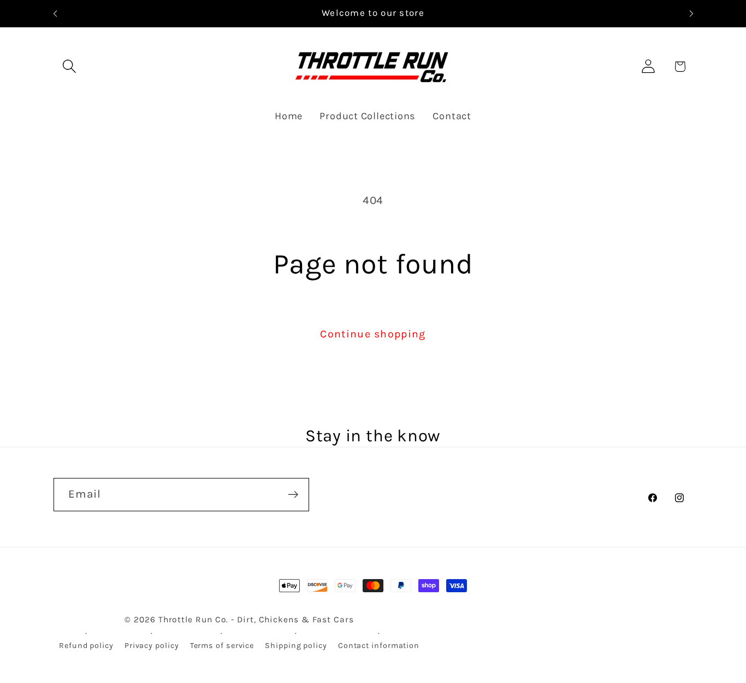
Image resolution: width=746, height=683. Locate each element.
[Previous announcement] (55, 13)
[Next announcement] (691, 13)
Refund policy (86, 645)
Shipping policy (296, 645)
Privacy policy (152, 645)
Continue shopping (372, 334)
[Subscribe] (293, 494)
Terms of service (222, 645)
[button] (69, 66)
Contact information (378, 645)
